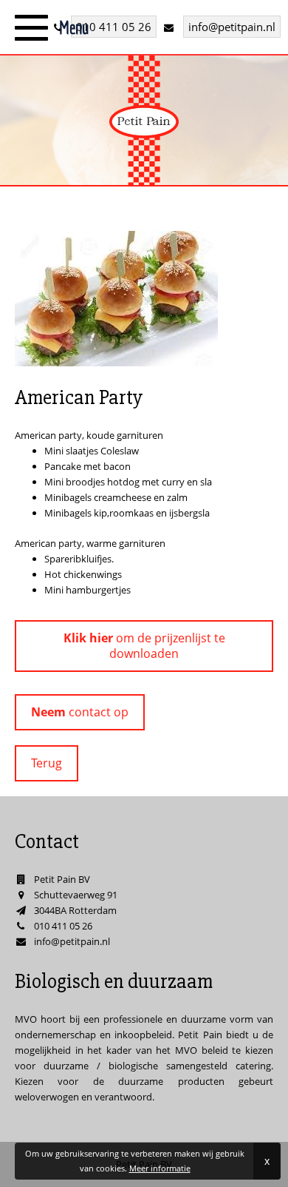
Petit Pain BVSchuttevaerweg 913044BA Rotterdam (75, 894)
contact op (79, 712)
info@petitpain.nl (231, 26)
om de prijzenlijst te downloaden (144, 646)
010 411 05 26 (113, 26)
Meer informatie (160, 1168)
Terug (46, 763)
